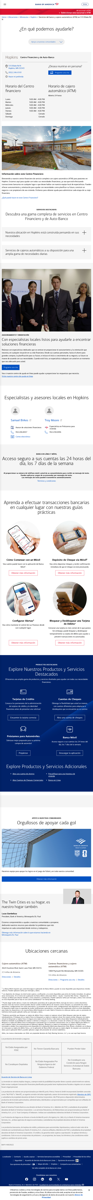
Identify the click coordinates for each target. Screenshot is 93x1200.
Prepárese (23, 753)
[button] (5, 4)
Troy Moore (52, 420)
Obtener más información (23, 573)
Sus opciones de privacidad (20, 1164)
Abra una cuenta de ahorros (23, 774)
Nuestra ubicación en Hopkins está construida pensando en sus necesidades (46, 232)
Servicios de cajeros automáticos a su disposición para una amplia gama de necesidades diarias (46, 250)
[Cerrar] (89, 1190)
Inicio (4, 17)
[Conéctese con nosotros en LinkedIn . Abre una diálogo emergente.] (42, 1179)
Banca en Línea (54, 780)
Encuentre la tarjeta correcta (23, 717)
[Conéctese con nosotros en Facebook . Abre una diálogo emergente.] (26, 1179)
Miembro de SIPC (84, 1094)
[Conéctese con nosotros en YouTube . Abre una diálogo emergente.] (66, 1179)
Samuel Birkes (19, 420)
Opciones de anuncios (66, 1160)
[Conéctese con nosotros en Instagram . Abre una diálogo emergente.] (34, 1179)
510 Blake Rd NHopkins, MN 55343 (16, 67)
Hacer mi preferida (15, 76)
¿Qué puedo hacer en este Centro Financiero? (20, 198)
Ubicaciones (13, 17)
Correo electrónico (23, 436)
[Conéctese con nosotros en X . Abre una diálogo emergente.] (58, 1179)
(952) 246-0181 (15, 72)
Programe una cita (58, 73)
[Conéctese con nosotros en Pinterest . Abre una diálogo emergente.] (50, 1179)
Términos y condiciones (46, 481)
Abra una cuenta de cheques (69, 717)
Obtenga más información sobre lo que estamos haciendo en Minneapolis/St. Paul (26, 933)
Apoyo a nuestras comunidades (43, 42)
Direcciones (6, 977)
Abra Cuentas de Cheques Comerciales (28, 780)
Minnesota (24, 17)
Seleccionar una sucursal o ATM (76, 13)
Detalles (17, 977)
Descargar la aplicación (69, 753)
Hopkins (33, 17)
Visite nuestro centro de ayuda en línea (17, 376)
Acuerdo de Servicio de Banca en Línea (16, 1077)
